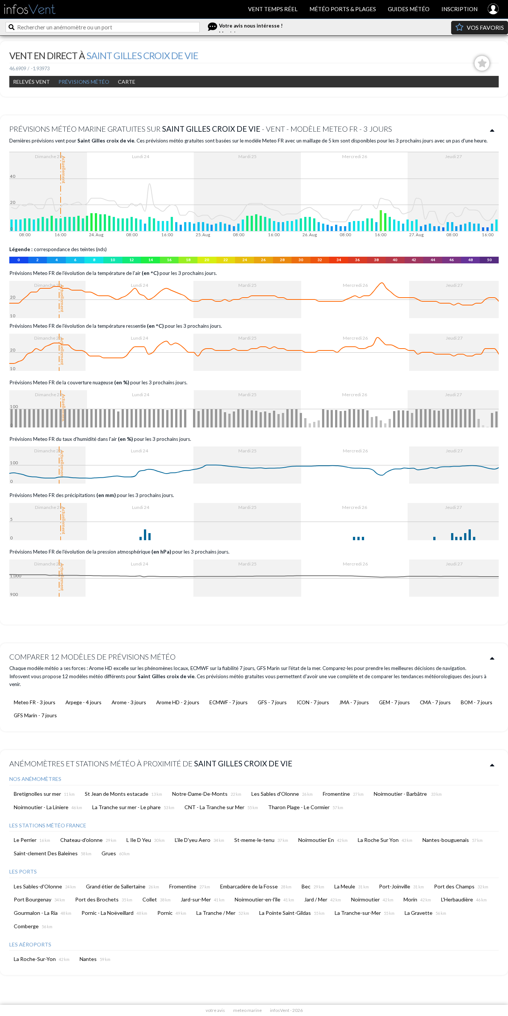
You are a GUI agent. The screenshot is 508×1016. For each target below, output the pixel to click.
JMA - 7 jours (354, 702)
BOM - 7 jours (476, 702)
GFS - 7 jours (272, 702)
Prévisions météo (83, 81)
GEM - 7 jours (394, 702)
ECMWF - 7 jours (228, 702)
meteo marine (247, 1010)
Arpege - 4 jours (83, 702)
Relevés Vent (31, 81)
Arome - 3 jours (129, 702)
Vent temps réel (273, 9)
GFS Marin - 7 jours (35, 715)
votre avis (215, 1010)
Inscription (459, 9)
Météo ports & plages (342, 9)
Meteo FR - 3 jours (34, 702)
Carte (126, 81)
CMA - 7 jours (435, 702)
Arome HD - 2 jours (177, 702)
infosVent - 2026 (286, 1010)
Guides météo (409, 9)
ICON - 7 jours (313, 702)
